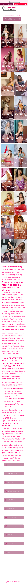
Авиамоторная (10, 189)
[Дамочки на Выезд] (9, 8)
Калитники (11, 46)
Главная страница (9, 15)
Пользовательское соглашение (14, 583)
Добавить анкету (15, 2)
